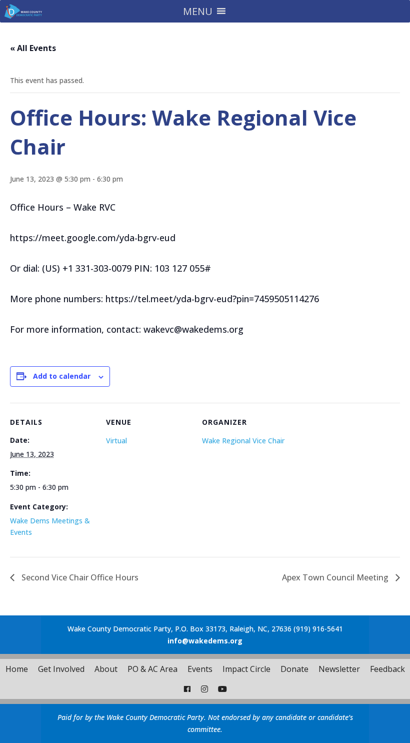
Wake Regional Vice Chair (243, 440)
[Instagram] (204, 689)
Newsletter (339, 668)
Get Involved (61, 668)
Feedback (387, 668)
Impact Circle (246, 668)
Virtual (116, 440)
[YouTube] (222, 689)
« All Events (33, 48)
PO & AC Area (153, 668)
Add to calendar (61, 376)
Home (17, 668)
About (106, 668)
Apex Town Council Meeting (336, 577)
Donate (294, 668)
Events (200, 668)
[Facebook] (187, 689)
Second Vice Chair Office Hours (79, 577)
